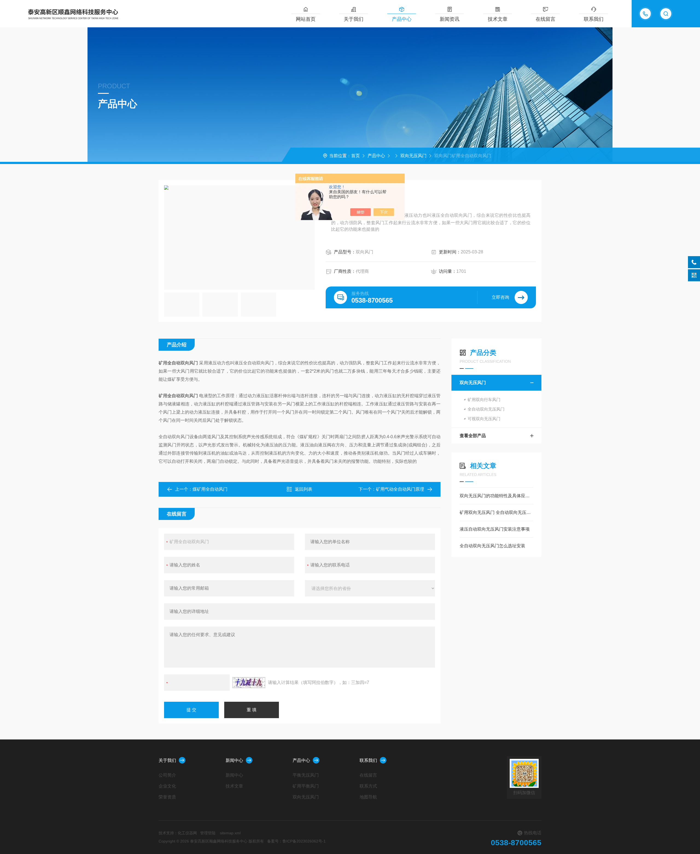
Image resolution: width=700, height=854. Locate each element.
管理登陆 (207, 833)
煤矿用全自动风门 (210, 489)
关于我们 (353, 19)
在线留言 (545, 19)
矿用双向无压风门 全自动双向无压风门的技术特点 (496, 512)
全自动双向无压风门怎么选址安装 (492, 545)
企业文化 (167, 786)
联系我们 (593, 19)
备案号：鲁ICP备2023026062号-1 (296, 841)
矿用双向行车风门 (484, 399)
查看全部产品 (473, 435)
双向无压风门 (413, 155)
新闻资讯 (449, 19)
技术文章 (498, 19)
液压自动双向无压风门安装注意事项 (495, 529)
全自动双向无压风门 (486, 409)
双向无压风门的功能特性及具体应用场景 (496, 495)
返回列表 (303, 489)
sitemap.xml (230, 833)
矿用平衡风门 (306, 786)
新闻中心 (234, 760)
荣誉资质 (167, 797)
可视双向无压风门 (484, 418)
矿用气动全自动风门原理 (400, 489)
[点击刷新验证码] (248, 682)
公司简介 (167, 775)
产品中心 (402, 19)
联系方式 (368, 786)
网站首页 (306, 19)
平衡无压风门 (306, 775)
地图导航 (368, 797)
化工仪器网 (187, 833)
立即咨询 (500, 297)
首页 (355, 155)
